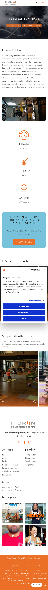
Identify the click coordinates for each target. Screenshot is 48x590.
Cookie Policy (11, 558)
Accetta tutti (24, 306)
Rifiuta (24, 319)
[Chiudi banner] (44, 270)
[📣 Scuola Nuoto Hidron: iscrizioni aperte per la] (12, 535)
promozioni (14, 25)
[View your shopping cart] (36, 3)
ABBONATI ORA (24, 242)
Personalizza (23, 312)
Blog (19, 442)
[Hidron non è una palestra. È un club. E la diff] (35, 513)
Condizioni (37, 558)
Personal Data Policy (25, 558)
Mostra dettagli (35, 300)
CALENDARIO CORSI (31, 25)
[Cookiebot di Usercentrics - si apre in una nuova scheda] (30, 270)
